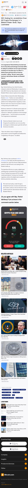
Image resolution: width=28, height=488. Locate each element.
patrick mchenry (6, 395)
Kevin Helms (7, 58)
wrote (6, 98)
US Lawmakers (19, 397)
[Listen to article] (2, 53)
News (2, 12)
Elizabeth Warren (6, 392)
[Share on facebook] (13, 58)
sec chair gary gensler (7, 397)
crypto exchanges (6, 389)
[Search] (23, 2)
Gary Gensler (16, 392)
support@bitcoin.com (6, 484)
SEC (13, 395)
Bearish (8, 246)
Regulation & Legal (6, 12)
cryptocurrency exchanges (19, 389)
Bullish (19, 246)
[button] (17, 53)
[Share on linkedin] (21, 58)
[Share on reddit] (18, 58)
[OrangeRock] (9, 9)
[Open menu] (26, 2)
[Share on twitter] (16, 58)
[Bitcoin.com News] (5, 2)
